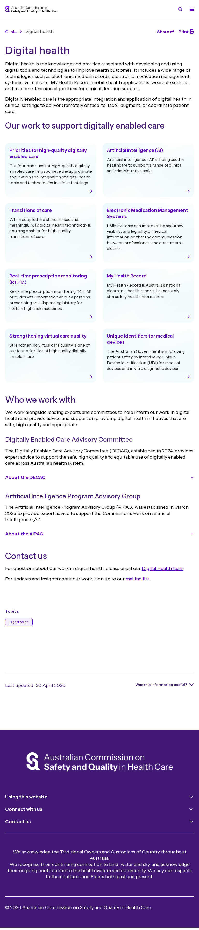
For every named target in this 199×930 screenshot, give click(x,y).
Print (184, 31)
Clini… (11, 31)
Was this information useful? (161, 684)
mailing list (137, 579)
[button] (99, 477)
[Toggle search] (180, 9)
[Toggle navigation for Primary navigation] (191, 9)
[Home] (99, 762)
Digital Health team (162, 568)
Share (163, 31)
